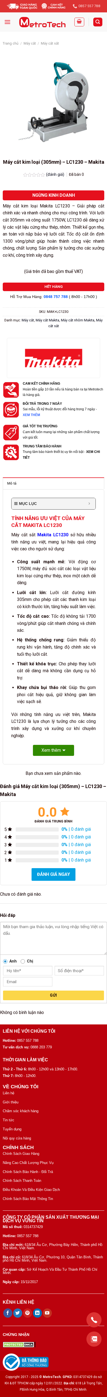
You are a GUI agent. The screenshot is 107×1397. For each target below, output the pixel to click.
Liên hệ (8, 1093)
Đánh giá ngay (53, 874)
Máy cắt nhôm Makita (77, 320)
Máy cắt (30, 43)
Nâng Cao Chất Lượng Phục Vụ (28, 1163)
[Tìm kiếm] (98, 22)
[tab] (53, 483)
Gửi (53, 995)
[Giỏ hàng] (79, 22)
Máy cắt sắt (50, 43)
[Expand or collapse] (89, 504)
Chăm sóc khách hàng (20, 1111)
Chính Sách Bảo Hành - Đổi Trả (28, 1172)
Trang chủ (10, 43)
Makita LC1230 (52, 534)
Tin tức (8, 1120)
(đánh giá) (55, 174)
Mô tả (11, 483)
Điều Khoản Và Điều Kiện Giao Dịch (31, 1190)
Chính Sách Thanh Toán (22, 1181)
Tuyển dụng (12, 1129)
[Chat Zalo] (94, 1339)
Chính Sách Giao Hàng (21, 1154)
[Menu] (7, 22)
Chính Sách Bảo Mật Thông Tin (28, 1199)
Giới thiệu (10, 1102)
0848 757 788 (56, 296)
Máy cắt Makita (47, 320)
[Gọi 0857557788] (94, 1319)
